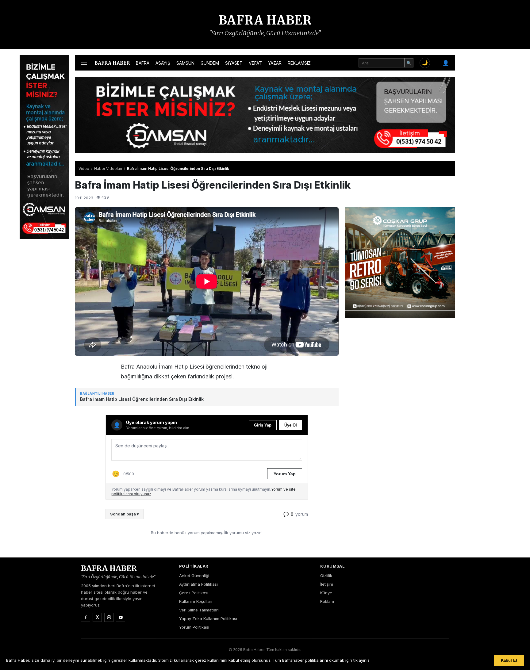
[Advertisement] (485, 147)
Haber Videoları (108, 168)
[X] (97, 617)
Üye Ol (290, 425)
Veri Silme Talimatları (199, 609)
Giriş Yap (262, 425)
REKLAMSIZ (299, 63)
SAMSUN (185, 63)
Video (84, 168)
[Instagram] (108, 617)
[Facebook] (85, 617)
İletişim (326, 584)
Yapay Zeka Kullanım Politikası (208, 618)
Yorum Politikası (194, 627)
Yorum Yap (285, 473)
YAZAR (275, 63)
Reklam (327, 601)
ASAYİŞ (163, 63)
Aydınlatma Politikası (198, 584)
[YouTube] (120, 617)
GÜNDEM (210, 63)
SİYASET (234, 63)
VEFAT (255, 63)
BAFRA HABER (265, 20)
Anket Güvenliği (194, 575)
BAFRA (142, 63)
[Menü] (84, 63)
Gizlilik (326, 575)
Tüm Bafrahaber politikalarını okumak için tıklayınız (321, 660)
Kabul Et (509, 660)
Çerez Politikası (193, 592)
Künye (326, 592)
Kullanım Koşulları (195, 601)
